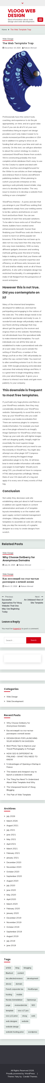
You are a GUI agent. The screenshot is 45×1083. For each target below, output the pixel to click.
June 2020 (11, 890)
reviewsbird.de (21, 1005)
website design (12, 1027)
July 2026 (10, 816)
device (8, 984)
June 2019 (11, 945)
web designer (11, 1021)
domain (19, 984)
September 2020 (14, 876)
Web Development (15, 701)
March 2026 (12, 821)
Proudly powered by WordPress (20, 1073)
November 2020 (13, 867)
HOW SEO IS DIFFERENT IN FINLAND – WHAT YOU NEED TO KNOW (22, 756)
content (21, 973)
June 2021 (11, 834)
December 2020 (13, 862)
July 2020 (10, 885)
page (8, 1005)
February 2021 (13, 853)
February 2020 (13, 908)
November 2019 (13, 922)
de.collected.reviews (14, 978)
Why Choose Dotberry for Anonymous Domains (18, 558)
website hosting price (15, 1032)
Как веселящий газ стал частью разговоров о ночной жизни (20, 580)
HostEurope (33, 989)
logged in (17, 628)
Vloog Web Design (22, 13)
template (9, 1010)
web (33, 1016)
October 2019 (12, 927)
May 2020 (11, 894)
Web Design (7, 39)
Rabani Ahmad (30, 48)
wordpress (32, 1032)
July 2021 (10, 830)
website (25, 1021)
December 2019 (13, 918)
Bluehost (9, 973)
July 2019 (10, 941)
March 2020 (12, 904)
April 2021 (11, 844)
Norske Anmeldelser (14, 1000)
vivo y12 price (12, 1016)
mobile (19, 994)
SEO (33, 1005)
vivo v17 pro (23, 1010)
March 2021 (12, 848)
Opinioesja (31, 1000)
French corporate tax (14, 989)
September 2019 (14, 931)
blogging (27, 968)
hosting (9, 994)
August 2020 (12, 881)
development (32, 978)
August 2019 (12, 936)
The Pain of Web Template (18, 794)
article (8, 968)
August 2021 (12, 825)
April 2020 (11, 899)
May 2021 (11, 839)
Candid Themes (30, 1076)
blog (17, 968)
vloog (24, 1016)
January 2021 (12, 857)
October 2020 (12, 871)
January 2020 (12, 913)
